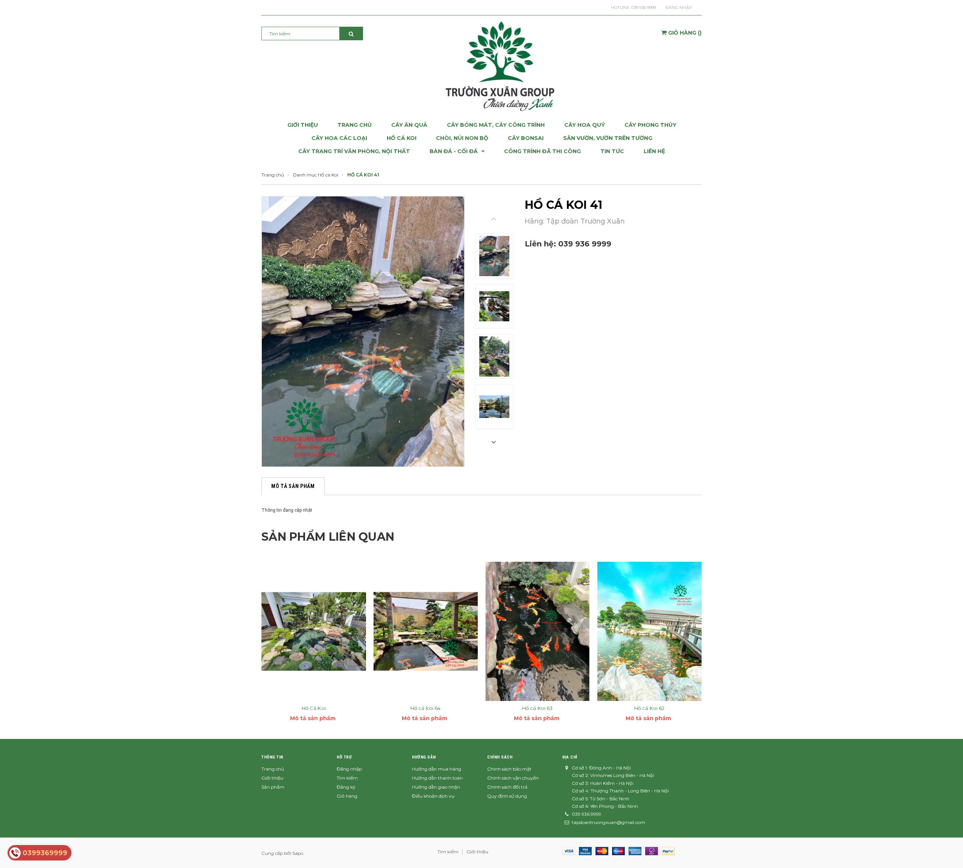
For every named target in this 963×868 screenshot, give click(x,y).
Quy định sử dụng (507, 796)
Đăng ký (346, 787)
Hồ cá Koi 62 (649, 708)
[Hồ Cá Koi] (313, 631)
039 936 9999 (643, 7)
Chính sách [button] (500, 757)
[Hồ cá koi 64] (426, 631)
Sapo (297, 853)
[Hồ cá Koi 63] (537, 631)
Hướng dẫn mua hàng (436, 769)
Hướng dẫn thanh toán (437, 778)
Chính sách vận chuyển (513, 778)
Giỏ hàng (347, 796)
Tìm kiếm (347, 778)
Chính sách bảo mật (509, 769)
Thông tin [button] (272, 757)
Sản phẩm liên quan (327, 537)
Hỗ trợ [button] (344, 757)
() (685, 32)
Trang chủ (272, 769)
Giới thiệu (272, 778)
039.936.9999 (586, 814)
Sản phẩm (272, 787)
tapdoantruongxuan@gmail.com (608, 822)
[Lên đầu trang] (949, 852)
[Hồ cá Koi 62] (649, 631)
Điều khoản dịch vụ (433, 796)
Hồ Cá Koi (314, 708)
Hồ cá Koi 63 (537, 708)
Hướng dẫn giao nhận (436, 787)
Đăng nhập (678, 7)
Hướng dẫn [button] (424, 757)
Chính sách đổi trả (507, 787)
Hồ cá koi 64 (425, 708)
